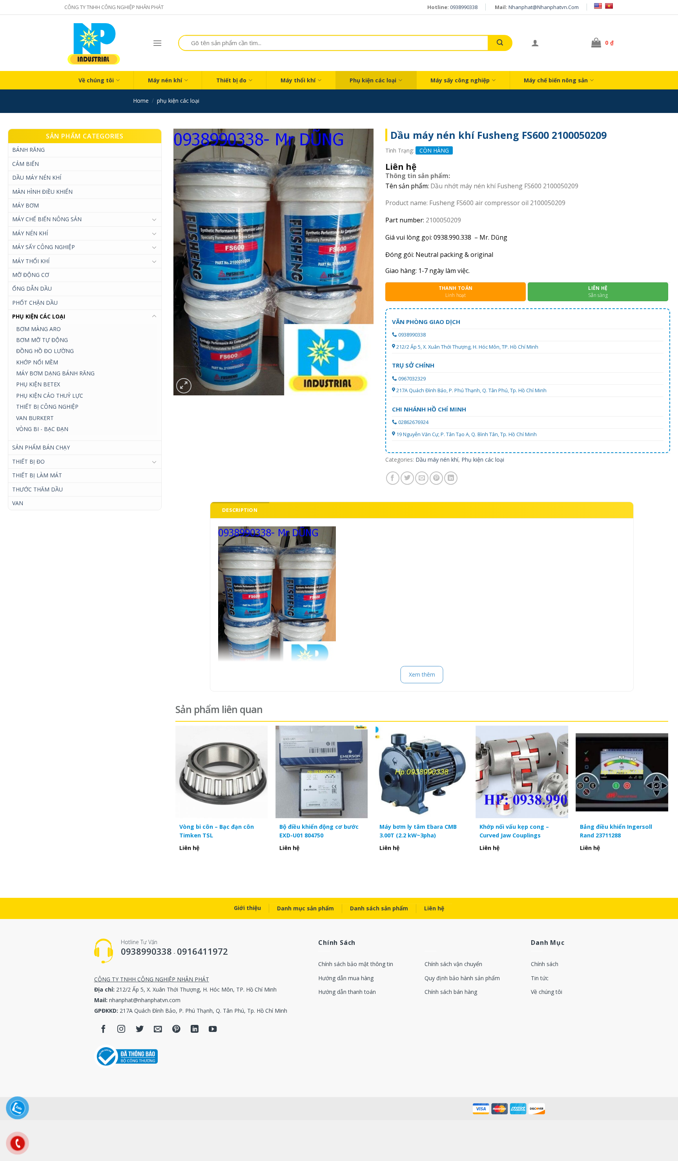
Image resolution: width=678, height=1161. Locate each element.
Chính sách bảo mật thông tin (355, 964)
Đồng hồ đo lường (45, 351)
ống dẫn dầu (32, 288)
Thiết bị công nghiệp (47, 406)
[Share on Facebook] (392, 478)
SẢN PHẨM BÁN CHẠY (41, 447)
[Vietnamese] (609, 6)
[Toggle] (154, 219)
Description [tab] (239, 509)
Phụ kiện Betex (38, 384)
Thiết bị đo (231, 80)
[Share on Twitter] (407, 478)
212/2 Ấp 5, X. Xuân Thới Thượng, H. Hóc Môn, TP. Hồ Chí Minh (467, 347)
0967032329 (412, 378)
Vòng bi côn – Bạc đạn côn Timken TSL (216, 831)
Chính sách (544, 964)
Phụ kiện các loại (373, 80)
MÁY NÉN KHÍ (30, 233)
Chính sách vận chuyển (453, 964)
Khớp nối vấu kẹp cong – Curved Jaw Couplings (514, 831)
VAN (17, 503)
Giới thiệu (247, 908)
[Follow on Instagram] (121, 1029)
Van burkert (35, 418)
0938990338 (464, 7)
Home (141, 100)
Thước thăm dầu (37, 489)
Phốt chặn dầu (35, 302)
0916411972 (202, 951)
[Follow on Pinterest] (176, 1029)
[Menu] (157, 43)
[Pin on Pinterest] (436, 478)
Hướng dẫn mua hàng (346, 978)
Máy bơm (25, 205)
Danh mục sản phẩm (305, 908)
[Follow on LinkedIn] (194, 1029)
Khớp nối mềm (37, 362)
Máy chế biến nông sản (556, 80)
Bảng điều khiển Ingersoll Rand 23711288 (616, 831)
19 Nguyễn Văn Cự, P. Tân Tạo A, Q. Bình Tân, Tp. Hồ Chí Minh (466, 434)
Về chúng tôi (96, 80)
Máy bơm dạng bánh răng (55, 373)
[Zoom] (183, 385)
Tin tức (540, 978)
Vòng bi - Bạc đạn (42, 429)
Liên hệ (434, 908)
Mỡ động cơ (30, 274)
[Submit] (499, 43)
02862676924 (413, 422)
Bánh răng (28, 149)
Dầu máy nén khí (36, 177)
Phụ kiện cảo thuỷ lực (49, 395)
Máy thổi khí (298, 80)
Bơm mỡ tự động (42, 340)
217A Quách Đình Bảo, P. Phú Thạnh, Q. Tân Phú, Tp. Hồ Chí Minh (471, 390)
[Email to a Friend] (421, 478)
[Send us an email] (157, 1029)
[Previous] (176, 797)
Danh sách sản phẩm (379, 908)
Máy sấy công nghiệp (460, 80)
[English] (598, 6)
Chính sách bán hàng (451, 991)
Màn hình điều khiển (42, 191)
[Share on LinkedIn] (450, 478)
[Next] (668, 797)
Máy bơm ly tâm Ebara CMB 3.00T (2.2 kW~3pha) (418, 831)
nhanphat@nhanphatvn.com (543, 7)
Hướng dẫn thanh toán (347, 991)
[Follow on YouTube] (212, 1029)
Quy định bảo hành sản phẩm (462, 978)
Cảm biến (25, 163)
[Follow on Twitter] (139, 1029)
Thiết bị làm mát (37, 475)
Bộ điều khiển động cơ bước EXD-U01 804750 (319, 831)
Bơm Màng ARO (38, 329)
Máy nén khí (165, 80)
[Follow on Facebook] (103, 1029)
